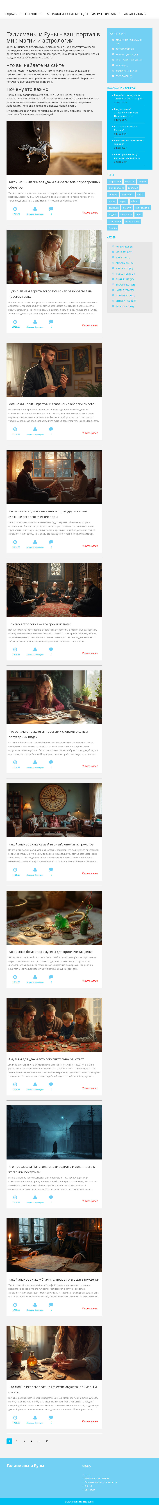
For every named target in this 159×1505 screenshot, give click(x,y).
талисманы (127, 194)
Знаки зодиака (127, 54)
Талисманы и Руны (23, 6)
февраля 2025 (125, 273)
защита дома (132, 221)
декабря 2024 (125, 284)
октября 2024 (125, 295)
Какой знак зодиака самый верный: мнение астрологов (51, 844)
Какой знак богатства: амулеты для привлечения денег (50, 952)
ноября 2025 (124, 246)
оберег (135, 201)
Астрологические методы (67, 14)
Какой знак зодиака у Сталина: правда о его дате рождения (54, 1279)
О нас (87, 1474)
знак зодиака (142, 207)
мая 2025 (123, 257)
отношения (115, 221)
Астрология (125, 49)
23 (47, 1441)
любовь (113, 227)
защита (142, 181)
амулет (123, 201)
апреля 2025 (125, 262)
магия (112, 201)
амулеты (129, 181)
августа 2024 (125, 306)
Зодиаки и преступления (23, 14)
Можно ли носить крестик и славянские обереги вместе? (51, 404)
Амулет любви (135, 14)
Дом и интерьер (126, 70)
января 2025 (125, 279)
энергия (127, 207)
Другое (122, 65)
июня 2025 (124, 252)
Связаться (90, 1489)
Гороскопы (124, 76)
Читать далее (90, 212)
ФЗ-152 (88, 1485)
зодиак (112, 214)
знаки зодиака (116, 187)
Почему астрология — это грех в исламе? (39, 624)
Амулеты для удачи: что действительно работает (46, 1059)
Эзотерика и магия (129, 59)
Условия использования (97, 1478)
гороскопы (126, 214)
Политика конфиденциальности (101, 1482)
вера (138, 214)
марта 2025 (124, 268)
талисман (114, 207)
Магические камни (106, 14)
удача (140, 194)
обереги (113, 194)
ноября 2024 (125, 290)
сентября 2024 (126, 300)
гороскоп (133, 187)
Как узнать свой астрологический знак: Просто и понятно (126, 113)
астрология (115, 181)
